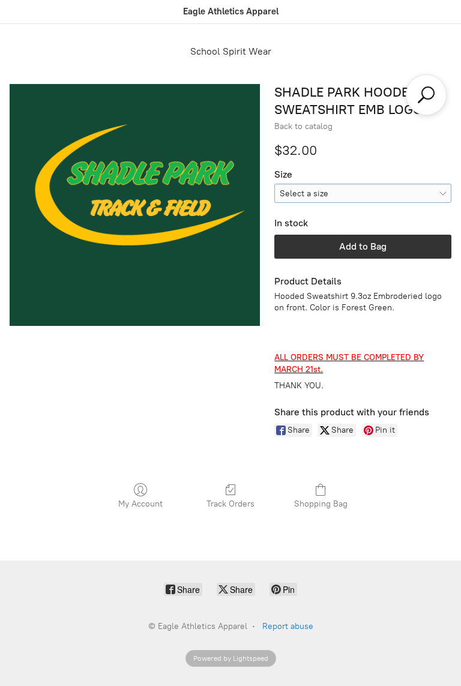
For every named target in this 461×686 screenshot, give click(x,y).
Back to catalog (303, 126)
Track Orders (230, 504)
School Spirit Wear (230, 51)
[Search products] (426, 95)
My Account (140, 504)
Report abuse (287, 626)
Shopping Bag (321, 504)
